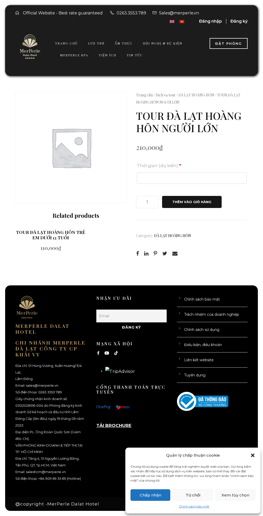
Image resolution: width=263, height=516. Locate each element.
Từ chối (193, 495)
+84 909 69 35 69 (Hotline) (59, 479)
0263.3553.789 (131, 13)
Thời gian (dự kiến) (159, 165)
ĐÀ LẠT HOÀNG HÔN (196, 95)
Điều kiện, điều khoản (203, 344)
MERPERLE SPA (74, 55)
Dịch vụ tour (166, 95)
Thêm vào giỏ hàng (191, 202)
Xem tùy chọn (235, 495)
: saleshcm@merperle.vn (45, 472)
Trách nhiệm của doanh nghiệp (211, 314)
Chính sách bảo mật (194, 506)
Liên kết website (199, 360)
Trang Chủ (66, 43)
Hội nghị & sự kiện (162, 43)
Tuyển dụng (194, 375)
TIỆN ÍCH (107, 55)
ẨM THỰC (124, 43)
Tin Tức (135, 55)
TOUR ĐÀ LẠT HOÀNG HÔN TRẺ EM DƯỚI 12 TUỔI (50, 234)
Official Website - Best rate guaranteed (63, 13)
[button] (252, 455)
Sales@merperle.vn (179, 13)
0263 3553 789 (50, 392)
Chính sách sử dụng (201, 329)
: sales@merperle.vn (41, 385)
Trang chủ (144, 95)
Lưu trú (96, 43)
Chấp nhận (150, 495)
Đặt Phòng (228, 43)
